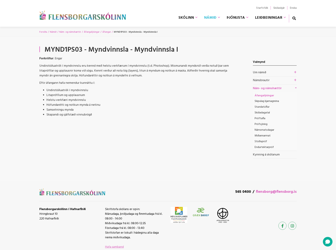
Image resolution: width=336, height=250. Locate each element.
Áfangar (106, 32)
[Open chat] (327, 242)
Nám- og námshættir (70, 32)
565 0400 (243, 192)
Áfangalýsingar (92, 32)
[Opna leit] (294, 18)
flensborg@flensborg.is (276, 192)
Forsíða (43, 32)
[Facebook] (282, 226)
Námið (53, 32)
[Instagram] (292, 226)
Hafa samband (114, 246)
